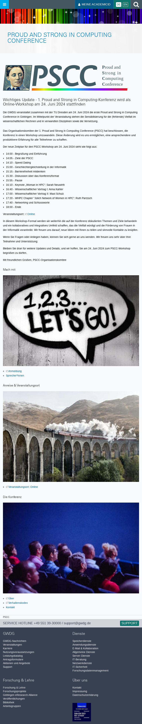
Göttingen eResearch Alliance (20, 695)
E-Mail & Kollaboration (85, 648)
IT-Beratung (79, 659)
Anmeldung (15, 371)
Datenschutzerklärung (85, 695)
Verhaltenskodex (18, 602)
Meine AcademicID (96, 4)
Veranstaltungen (12, 644)
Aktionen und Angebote (16, 663)
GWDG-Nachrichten (14, 641)
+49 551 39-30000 (47, 623)
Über (11, 598)
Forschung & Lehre (14, 687)
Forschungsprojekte (14, 691)
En (125, 4)
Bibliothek (8, 702)
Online (31, 214)
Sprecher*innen (15, 375)
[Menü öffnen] (4, 4)
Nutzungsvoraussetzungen (18, 652)
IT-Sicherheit (79, 667)
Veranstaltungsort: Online (23, 486)
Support (7, 667)
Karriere (7, 648)
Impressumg (79, 691)
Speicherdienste (81, 641)
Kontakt (10, 607)
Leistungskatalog (13, 655)
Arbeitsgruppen (12, 706)
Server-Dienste (81, 655)
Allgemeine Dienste (83, 652)
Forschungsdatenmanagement (90, 670)
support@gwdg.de (77, 623)
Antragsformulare (13, 659)
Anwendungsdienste (84, 644)
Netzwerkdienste (82, 663)
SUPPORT (129, 623)
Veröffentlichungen (14, 698)
